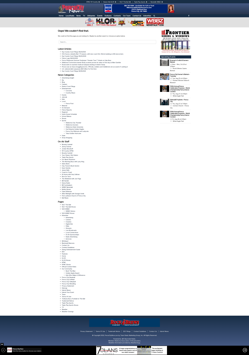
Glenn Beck (65, 164)
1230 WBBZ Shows (68, 213)
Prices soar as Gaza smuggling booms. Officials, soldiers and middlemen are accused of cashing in (95, 67)
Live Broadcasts (71, 230)
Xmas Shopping (67, 138)
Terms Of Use (66, 297)
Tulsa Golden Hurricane (73, 133)
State (63, 135)
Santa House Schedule (69, 114)
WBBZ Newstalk (67, 187)
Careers (64, 84)
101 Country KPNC (68, 151)
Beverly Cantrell (67, 144)
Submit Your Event (68, 292)
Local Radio (70, 16)
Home (61, 16)
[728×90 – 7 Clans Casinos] (131, 350)
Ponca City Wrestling (69, 284)
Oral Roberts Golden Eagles (75, 129)
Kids (63, 99)
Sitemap (64, 288)
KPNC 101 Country (92, 2)
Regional (65, 112)
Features (108, 16)
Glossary (68, 228)
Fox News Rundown (68, 159)
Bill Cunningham (67, 185)
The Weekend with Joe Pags (71, 179)
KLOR (64, 258)
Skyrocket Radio (129, 339)
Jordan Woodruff (67, 149)
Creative (68, 222)
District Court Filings (68, 86)
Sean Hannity (66, 168)
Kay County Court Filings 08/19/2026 (74, 71)
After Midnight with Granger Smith (73, 194)
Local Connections (72, 232)
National (64, 106)
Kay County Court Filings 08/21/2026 (74, 52)
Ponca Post (69, 103)
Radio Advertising (71, 237)
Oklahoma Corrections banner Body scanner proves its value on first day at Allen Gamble (91, 62)
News (78, 16)
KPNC (64, 262)
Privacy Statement (68, 286)
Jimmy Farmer (66, 147)
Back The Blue (70, 271)
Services (68, 239)
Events (99, 16)
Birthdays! (65, 241)
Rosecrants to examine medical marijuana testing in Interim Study (83, 65)
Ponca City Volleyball (69, 282)
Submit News (66, 290)
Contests (117, 16)
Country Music (70, 93)
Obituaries (91, 16)
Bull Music (65, 198)
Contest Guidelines (68, 247)
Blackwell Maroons (68, 243)
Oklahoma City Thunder (73, 123)
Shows (64, 118)
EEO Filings (127, 331)
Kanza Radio (66, 183)
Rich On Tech (66, 176)
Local (63, 101)
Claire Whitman (67, 191)
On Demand (66, 108)
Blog (63, 82)
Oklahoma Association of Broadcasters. (127, 341)
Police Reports (67, 110)
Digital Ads (69, 224)
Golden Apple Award (72, 273)
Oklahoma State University (74, 127)
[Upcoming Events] (164, 65)
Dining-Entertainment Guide (71, 249)
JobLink (64, 97)
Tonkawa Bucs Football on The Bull (73, 299)
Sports (64, 121)
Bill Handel (65, 181)
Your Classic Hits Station (70, 155)
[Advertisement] (139, 8)
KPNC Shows (66, 264)
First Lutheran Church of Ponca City (74, 196)
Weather (64, 309)
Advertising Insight (68, 78)
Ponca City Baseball (68, 277)
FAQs (67, 226)
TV (84, 16)
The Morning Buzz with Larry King (73, 161)
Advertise (147, 16)
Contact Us (137, 16)
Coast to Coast (67, 172)
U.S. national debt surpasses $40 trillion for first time (79, 69)
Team (64, 294)
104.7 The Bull (124, 2)
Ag (63, 80)
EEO (63, 252)
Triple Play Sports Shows (70, 305)
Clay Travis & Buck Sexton (70, 166)
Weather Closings (68, 311)
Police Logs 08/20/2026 (70, 58)
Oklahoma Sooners (72, 125)
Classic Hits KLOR (109, 2)
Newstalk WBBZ (156, 2)
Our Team (126, 16)
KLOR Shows (66, 260)
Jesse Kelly (65, 170)
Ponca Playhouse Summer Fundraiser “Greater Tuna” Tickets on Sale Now (86, 60)
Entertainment (66, 88)
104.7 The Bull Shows (69, 207)
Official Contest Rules (69, 267)
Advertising (69, 217)
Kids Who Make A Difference (75, 275)
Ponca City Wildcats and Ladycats (77, 131)
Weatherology (135, 343)
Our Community (67, 269)
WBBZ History (70, 211)
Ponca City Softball (68, 279)
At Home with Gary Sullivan (71, 174)
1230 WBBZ (66, 209)
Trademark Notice (68, 301)
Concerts (69, 91)
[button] (154, 16)
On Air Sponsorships (72, 235)
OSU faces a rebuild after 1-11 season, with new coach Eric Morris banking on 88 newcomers (92, 54)
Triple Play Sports (140, 2)
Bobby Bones (66, 189)
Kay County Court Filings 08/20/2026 (74, 56)
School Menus (66, 116)
